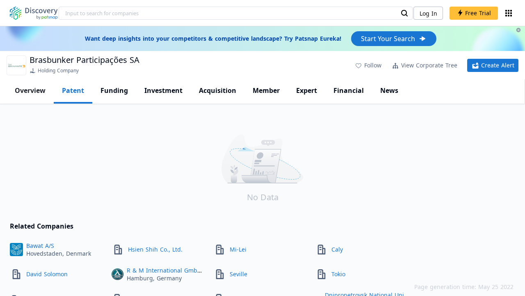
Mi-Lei (238, 249)
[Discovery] (34, 13)
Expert (306, 90)
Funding (114, 90)
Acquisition (217, 90)
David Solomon (47, 274)
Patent (73, 90)
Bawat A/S (40, 246)
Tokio (338, 274)
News (389, 90)
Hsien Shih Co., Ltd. (155, 249)
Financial (348, 90)
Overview (30, 90)
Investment (163, 90)
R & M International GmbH (164, 270)
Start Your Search (388, 38)
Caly (337, 249)
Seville (238, 274)
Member (266, 90)
